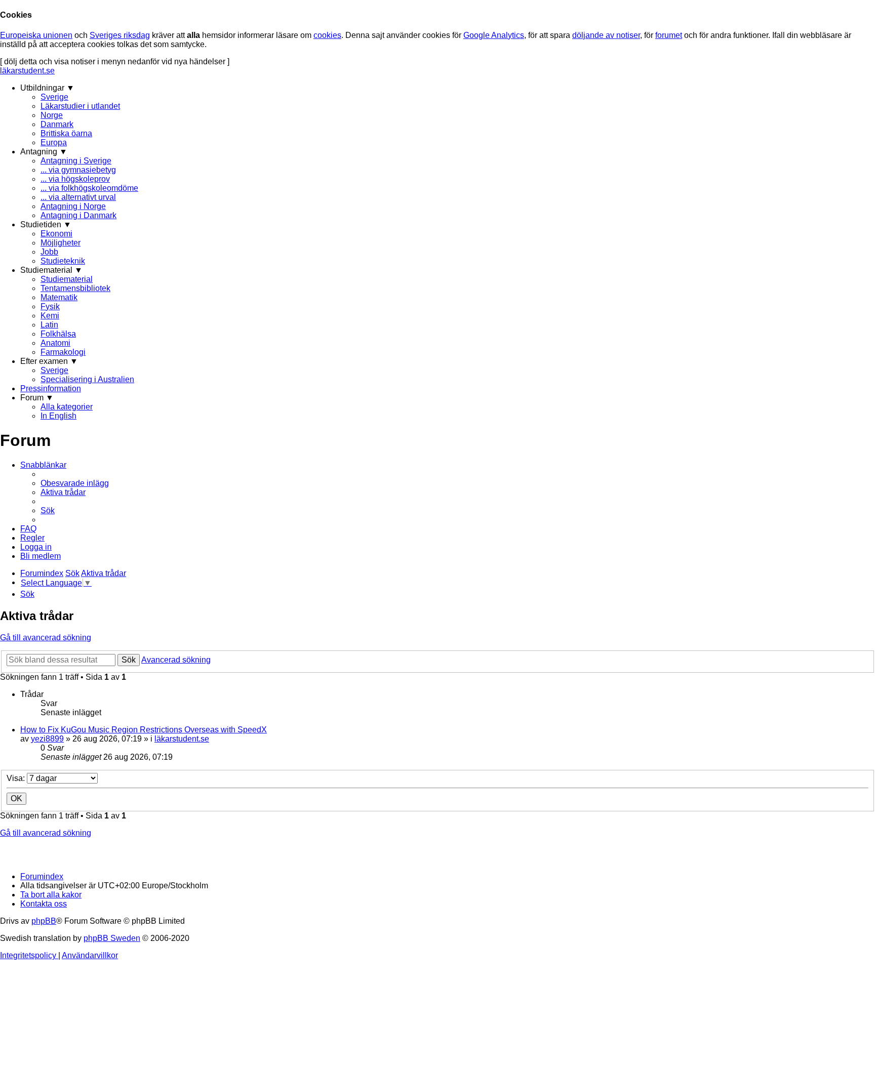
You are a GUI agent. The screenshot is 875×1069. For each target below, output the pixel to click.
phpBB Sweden (112, 938)
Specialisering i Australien (87, 379)
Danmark (57, 124)
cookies (327, 35)
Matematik (59, 297)
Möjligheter (61, 242)
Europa (54, 142)
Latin (49, 324)
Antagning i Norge (73, 206)
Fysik (50, 306)
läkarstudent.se (27, 70)
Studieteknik (63, 261)
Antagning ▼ (43, 151)
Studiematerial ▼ (51, 270)
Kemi (50, 315)
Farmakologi (63, 352)
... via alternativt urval (78, 197)
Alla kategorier (67, 406)
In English (58, 416)
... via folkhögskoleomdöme (89, 188)
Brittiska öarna (66, 133)
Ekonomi (56, 233)
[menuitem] (75, 483)
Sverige (54, 97)
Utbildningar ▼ (47, 88)
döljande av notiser (606, 35)
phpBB (43, 921)
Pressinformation (50, 388)
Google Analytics (493, 35)
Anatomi (55, 343)
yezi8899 (47, 738)
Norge (52, 115)
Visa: (17, 778)
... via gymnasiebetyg (78, 170)
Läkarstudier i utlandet (80, 106)
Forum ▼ (37, 397)
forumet (668, 35)
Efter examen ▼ (49, 361)
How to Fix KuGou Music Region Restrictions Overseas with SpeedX (143, 729)
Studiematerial (67, 279)
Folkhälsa (58, 334)
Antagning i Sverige (76, 160)
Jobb (49, 252)
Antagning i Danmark (78, 215)
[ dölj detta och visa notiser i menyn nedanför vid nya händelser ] (114, 61)
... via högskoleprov (75, 179)
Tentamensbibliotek (75, 288)
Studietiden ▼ (45, 224)
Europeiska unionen (36, 35)
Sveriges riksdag (120, 35)
